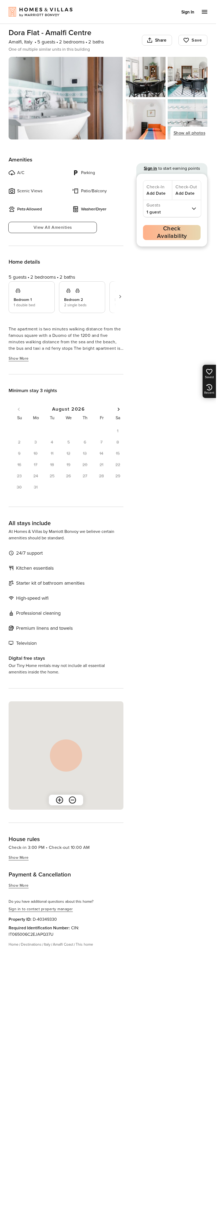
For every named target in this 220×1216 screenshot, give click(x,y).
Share (161, 40)
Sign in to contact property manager (41, 909)
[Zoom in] (59, 800)
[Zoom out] (72, 800)
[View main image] (66, 98)
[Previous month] (19, 409)
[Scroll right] (120, 296)
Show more (19, 358)
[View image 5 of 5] (187, 119)
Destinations (31, 944)
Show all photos (190, 133)
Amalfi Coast (63, 944)
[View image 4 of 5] (146, 119)
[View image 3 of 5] (187, 77)
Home (14, 944)
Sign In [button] (187, 12)
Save (197, 40)
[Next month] (118, 409)
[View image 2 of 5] (146, 77)
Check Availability (172, 232)
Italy (47, 944)
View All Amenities (53, 227)
